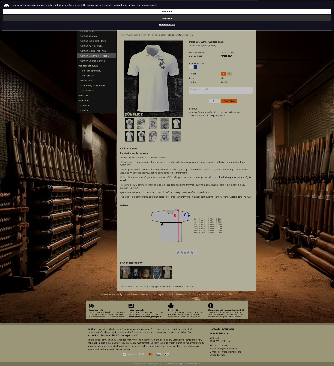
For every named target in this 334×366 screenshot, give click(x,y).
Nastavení (167, 18)
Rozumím (167, 11)
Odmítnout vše (167, 24)
